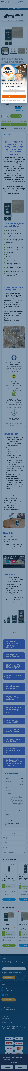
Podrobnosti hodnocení (19, 20)
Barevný (21, 784)
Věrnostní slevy (4, 1016)
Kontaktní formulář (8, 999)
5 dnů (22, 781)
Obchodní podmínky (5, 1007)
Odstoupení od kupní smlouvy (8, 1009)
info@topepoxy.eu (8, 988)
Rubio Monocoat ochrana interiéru (13, 824)
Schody (13, 797)
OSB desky (20, 804)
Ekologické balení (5, 1018)
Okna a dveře (20, 799)
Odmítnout (7, 1067)
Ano (22, 807)
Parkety (13, 796)
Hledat (24, 5)
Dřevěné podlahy (19, 796)
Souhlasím (20, 1067)
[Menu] (26, 2)
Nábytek (15, 799)
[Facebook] (2, 994)
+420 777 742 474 (8, 990)
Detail (9, 899)
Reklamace (3, 1011)
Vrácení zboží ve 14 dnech (7, 1014)
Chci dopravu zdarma (14, 96)
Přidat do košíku (14, 116)
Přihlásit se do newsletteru (9, 977)
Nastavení (14, 1062)
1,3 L (22, 787)
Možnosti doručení (21, 111)
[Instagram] (6, 994)
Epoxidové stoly (16, 803)
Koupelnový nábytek (18, 801)
